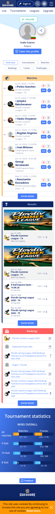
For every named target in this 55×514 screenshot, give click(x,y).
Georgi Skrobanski (22, 163)
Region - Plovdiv (19, 364)
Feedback (28, 481)
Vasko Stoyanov (27, 118)
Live (4, 10)
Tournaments (18, 10)
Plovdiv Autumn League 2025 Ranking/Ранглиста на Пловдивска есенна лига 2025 (29, 393)
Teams (26, 68)
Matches (45, 62)
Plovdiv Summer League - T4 (19, 237)
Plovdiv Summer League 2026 (25, 338)
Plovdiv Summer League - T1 (19, 273)
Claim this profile (29, 51)
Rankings (12, 68)
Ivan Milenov (25, 147)
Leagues (34, 10)
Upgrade (48, 10)
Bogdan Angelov (27, 133)
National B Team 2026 (22, 346)
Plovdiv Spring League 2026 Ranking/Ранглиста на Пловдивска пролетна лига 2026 (28, 356)
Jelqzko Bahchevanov (23, 102)
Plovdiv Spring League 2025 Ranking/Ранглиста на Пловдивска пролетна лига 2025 (28, 374)
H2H (43, 90)
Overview (10, 62)
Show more (27, 196)
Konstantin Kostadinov (23, 181)
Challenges (41, 68)
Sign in (27, 3)
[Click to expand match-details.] (49, 90)
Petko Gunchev (26, 86)
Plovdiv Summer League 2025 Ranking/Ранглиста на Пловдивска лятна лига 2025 (29, 383)
